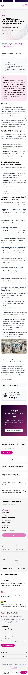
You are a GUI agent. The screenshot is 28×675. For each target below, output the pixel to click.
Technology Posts (13, 43)
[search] (23, 5)
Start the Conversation (14, 430)
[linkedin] (10, 398)
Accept (23, 672)
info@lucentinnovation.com (20, 1)
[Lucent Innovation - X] (11, 629)
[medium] (12, 398)
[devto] (14, 398)
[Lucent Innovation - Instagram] (8, 629)
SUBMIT (14, 535)
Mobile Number (7, 528)
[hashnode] (17, 398)
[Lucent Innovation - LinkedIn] (2, 629)
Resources (4, 43)
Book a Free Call (8, 645)
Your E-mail (6, 523)
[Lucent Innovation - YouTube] (5, 629)
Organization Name (8, 517)
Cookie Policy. (6, 673)
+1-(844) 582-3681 (7, 1)
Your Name (5, 512)
